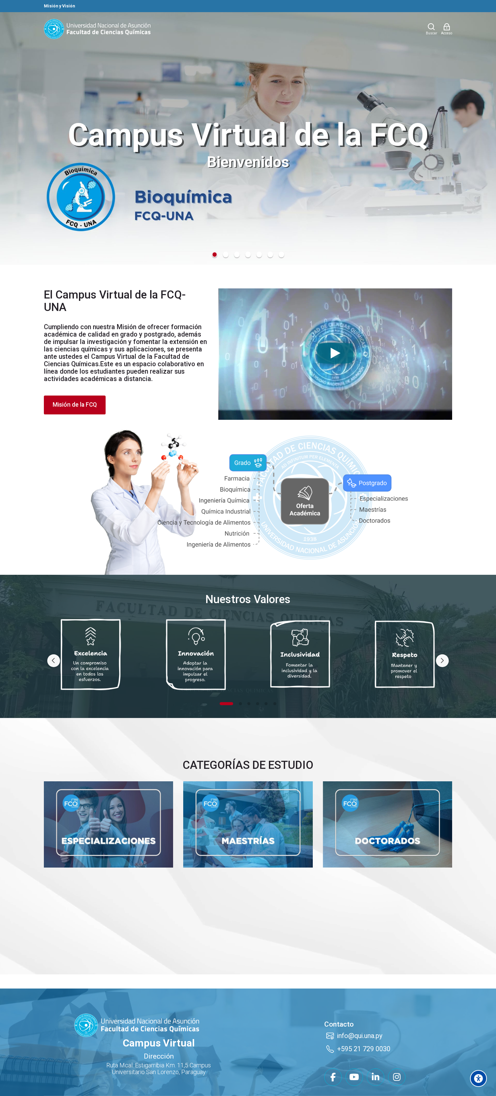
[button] (215, 254)
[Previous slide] (53, 660)
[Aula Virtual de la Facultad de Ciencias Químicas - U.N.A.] (97, 29)
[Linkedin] (375, 1077)
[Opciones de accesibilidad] (478, 1078)
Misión (126, 327)
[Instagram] (397, 1077)
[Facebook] (333, 1077)
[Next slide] (442, 660)
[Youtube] (354, 1077)
